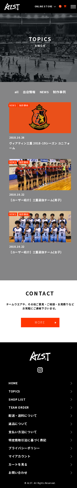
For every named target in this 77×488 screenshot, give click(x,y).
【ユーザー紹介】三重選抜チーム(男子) (35, 200)
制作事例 (59, 92)
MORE (40, 322)
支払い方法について (23, 432)
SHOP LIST (17, 399)
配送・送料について (23, 415)
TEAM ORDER (19, 407)
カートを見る (18, 464)
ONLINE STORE (43, 6)
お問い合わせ (18, 472)
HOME (13, 383)
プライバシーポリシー (24, 448)
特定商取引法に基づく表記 (27, 440)
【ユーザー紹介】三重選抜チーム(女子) (35, 252)
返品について (18, 424)
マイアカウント (20, 456)
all (17, 92)
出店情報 (29, 92)
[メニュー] (73, 7)
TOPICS (14, 391)
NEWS (44, 92)
